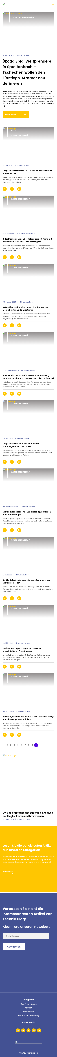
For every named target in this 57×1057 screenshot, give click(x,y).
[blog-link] (28, 144)
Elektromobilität (23, 17)
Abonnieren (14, 946)
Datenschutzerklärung (28, 1015)
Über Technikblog (29, 1004)
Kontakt (28, 1007)
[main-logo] (9, 5)
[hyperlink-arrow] (50, 189)
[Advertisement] (22, 970)
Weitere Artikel (8, 871)
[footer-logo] (28, 1045)
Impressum (28, 1011)
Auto (13, 130)
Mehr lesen (10, 114)
